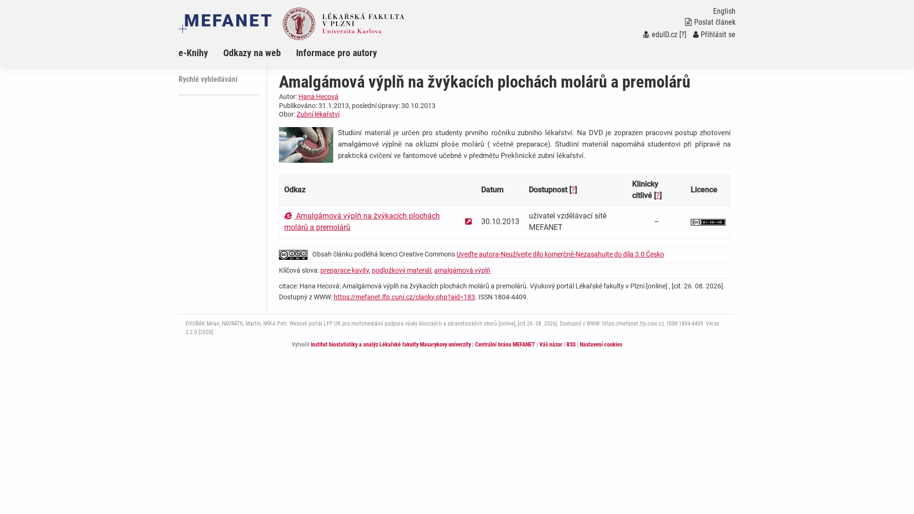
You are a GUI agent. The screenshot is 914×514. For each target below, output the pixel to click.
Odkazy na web (252, 53)
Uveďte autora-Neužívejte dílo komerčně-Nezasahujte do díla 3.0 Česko (560, 254)
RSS (571, 344)
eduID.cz (664, 34)
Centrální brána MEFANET (505, 344)
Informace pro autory (336, 53)
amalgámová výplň (462, 270)
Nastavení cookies (601, 344)
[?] (682, 34)
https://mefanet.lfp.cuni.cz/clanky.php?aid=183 (404, 297)
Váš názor (550, 344)
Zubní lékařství (318, 114)
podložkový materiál (401, 270)
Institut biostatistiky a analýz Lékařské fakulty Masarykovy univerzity (391, 344)
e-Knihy (193, 53)
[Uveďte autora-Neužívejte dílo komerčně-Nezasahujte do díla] (708, 221)
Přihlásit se (718, 34)
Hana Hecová (318, 96)
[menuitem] (201, 53)
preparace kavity (344, 270)
